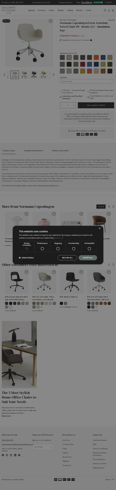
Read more (59, 238)
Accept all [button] (88, 258)
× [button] (99, 228)
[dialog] (58, 245)
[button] (26, 257)
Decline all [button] (67, 258)
